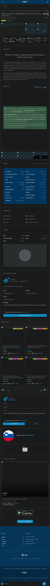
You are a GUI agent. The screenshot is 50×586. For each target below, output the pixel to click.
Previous (3, 479)
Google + (32, 568)
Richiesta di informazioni (25, 315)
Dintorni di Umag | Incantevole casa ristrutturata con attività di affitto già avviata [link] (11, 347)
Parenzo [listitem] (4, 543)
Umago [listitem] (3, 537)
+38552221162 (14, 281)
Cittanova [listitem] (4, 541)
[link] (25, 479)
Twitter (13, 568)
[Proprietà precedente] (4, 390)
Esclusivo (39, 328)
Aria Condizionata (31, 216)
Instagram (19, 568)
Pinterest (44, 568)
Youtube (38, 568)
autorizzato (24, 114)
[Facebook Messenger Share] (36, 87)
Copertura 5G (7, 216)
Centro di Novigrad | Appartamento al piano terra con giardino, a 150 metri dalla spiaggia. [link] (37, 378)
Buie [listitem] (3, 539)
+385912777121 (23, 281)
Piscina (6, 222)
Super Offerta (20, 328)
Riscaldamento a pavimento (33, 222)
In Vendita (3, 20)
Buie (7, 10)
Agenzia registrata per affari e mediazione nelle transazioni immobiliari (25, 558)
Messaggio (5, 302)
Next (41, 390)
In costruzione (9, 20)
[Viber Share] (42, 87)
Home (4, 10)
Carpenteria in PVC (32, 219)
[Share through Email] (45, 87)
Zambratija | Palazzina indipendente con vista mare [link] (15, 499)
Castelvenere (12, 10)
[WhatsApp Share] (39, 87)
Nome (4, 290)
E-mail (4, 296)
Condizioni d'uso (25, 312)
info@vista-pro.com (31, 543)
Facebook (7, 568)
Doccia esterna (8, 219)
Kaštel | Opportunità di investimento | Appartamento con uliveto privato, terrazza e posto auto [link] (13, 378)
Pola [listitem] (3, 545)
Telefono (27, 290)
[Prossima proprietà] (46, 390)
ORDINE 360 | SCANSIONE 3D (25, 521)
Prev (9, 390)
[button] (45, 11)
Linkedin (26, 568)
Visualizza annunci (13, 400)
